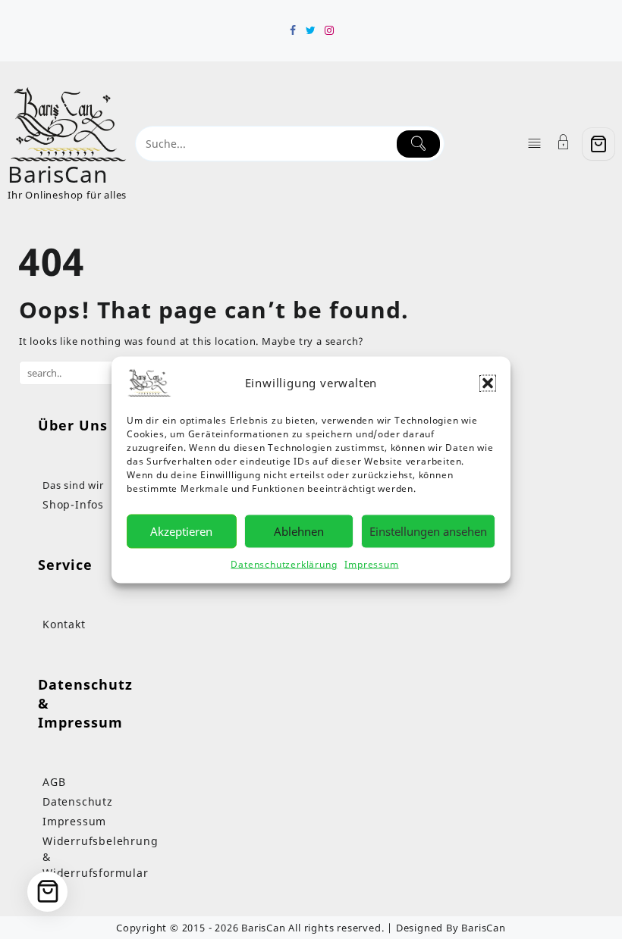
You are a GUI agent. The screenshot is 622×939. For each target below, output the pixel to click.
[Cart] (598, 144)
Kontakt (64, 624)
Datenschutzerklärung (284, 563)
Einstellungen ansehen (428, 531)
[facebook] (292, 30)
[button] (487, 382)
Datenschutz (77, 801)
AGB (53, 782)
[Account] (563, 143)
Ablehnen (299, 531)
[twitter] (311, 30)
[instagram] (329, 30)
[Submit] (419, 144)
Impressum (371, 563)
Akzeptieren (181, 531)
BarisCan (58, 173)
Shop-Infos (73, 504)
